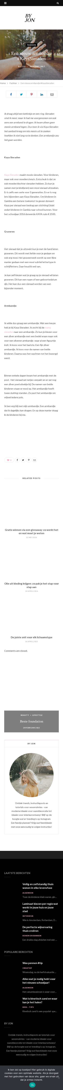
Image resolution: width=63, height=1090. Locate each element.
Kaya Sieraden (12, 174)
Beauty (25, 715)
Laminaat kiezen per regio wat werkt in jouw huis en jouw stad (40, 907)
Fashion (31, 45)
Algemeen (28, 893)
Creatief (27, 968)
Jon (23, 66)
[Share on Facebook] (11, 94)
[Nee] (58, 1077)
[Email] (52, 94)
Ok (32, 1085)
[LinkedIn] (42, 94)
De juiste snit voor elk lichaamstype (31, 637)
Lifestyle (37, 715)
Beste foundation (31, 721)
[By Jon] (31, 17)
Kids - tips (28, 1007)
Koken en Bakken (32, 936)
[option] (31, 700)
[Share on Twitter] (21, 94)
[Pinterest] (31, 94)
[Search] (58, 3)
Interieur (28, 916)
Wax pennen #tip (33, 962)
